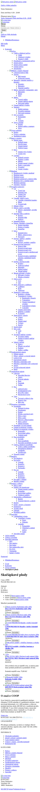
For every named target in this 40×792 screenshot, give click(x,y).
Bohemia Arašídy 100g (13, 679)
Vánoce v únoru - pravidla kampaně (17, 742)
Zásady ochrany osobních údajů (16, 738)
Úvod (7, 564)
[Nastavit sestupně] (17, 596)
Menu (3, 45)
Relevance (4, 592)
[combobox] (11, 28)
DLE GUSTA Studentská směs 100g (18, 609)
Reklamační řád (10, 744)
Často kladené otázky (12, 740)
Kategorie (8, 566)
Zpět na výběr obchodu (9, 34)
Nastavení (4, 556)
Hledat (3, 36)
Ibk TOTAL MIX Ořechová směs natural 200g (22, 658)
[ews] (14, 16)
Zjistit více (4, 715)
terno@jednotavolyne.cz (17, 789)
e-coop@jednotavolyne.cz (17, 718)
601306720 (5, 789)
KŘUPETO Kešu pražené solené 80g (18, 687)
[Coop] (2, 32)
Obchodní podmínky (12, 736)
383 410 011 (27, 717)
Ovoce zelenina (10, 568)
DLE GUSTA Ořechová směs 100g (17, 617)
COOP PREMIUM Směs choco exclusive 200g (21, 636)
